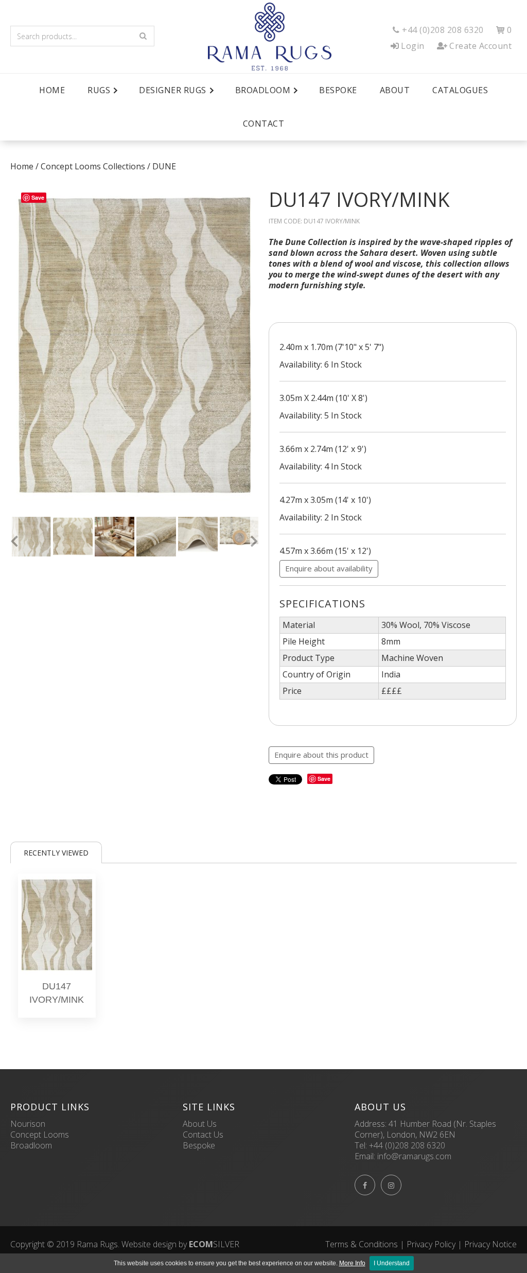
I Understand (392, 1263)
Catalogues (460, 90)
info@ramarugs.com (414, 1156)
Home (52, 90)
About (395, 90)
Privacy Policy (431, 1244)
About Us (200, 1123)
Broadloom (31, 1145)
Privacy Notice (490, 1244)
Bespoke (338, 90)
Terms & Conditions (361, 1244)
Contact (264, 123)
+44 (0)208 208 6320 (407, 1145)
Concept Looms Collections (93, 166)
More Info (352, 1263)
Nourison (27, 1123)
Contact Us (203, 1134)
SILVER (214, 1244)
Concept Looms (39, 1134)
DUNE (164, 166)
